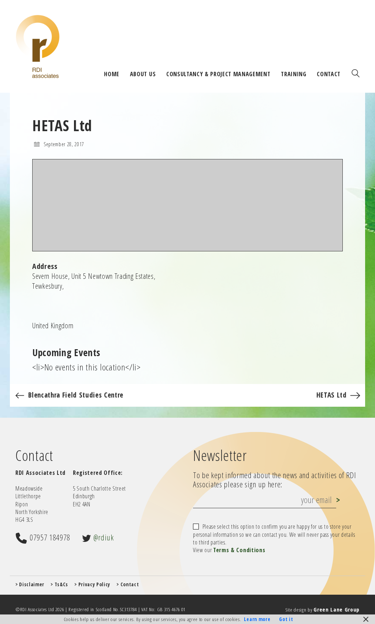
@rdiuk (103, 537)
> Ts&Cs (59, 584)
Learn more (257, 619)
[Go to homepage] (37, 46)
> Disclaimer (29, 584)
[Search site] (356, 74)
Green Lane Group (336, 609)
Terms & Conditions (239, 550)
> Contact (127, 584)
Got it (286, 619)
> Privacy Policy (92, 584)
